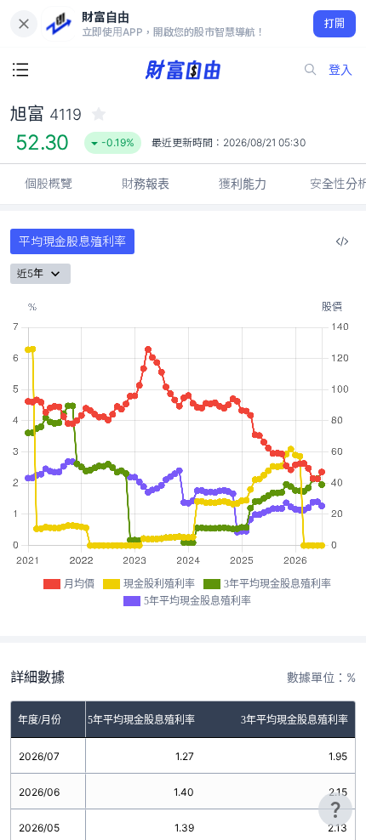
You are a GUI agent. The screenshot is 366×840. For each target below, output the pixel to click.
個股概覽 (48, 183)
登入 (340, 69)
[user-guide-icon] (335, 809)
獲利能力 (242, 183)
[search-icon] (310, 69)
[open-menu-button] (20, 70)
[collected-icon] (98, 114)
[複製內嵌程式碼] (342, 241)
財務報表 (145, 183)
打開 (335, 23)
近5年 (30, 273)
